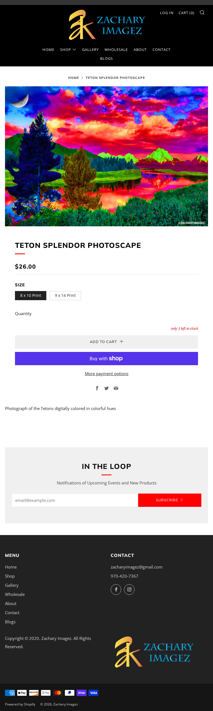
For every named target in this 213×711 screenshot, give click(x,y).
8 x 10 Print (30, 295)
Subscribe (167, 500)
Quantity (23, 313)
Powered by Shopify (20, 704)
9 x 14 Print (65, 295)
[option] (106, 156)
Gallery (90, 49)
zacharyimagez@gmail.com (137, 567)
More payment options (106, 373)
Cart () (186, 12)
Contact (162, 49)
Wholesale (116, 49)
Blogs (106, 58)
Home (48, 49)
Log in (167, 12)
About (140, 49)
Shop (65, 49)
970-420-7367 (124, 576)
